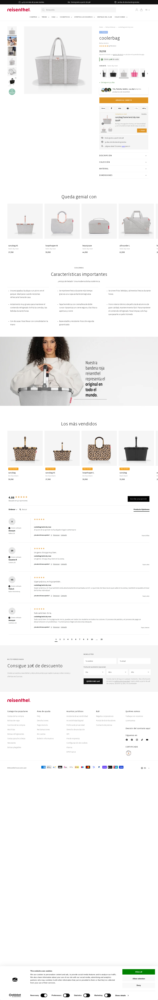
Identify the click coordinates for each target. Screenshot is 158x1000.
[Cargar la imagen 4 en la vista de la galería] (12, 71)
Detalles (144, 114)
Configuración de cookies (77, 743)
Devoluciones (42, 721)
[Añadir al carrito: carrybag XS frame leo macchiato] (76, 462)
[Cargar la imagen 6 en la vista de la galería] (12, 91)
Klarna (69, 747)
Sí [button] (51, 535)
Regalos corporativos (104, 716)
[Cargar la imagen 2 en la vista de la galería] (12, 41)
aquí (123, 146)
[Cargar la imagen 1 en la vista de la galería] (12, 31)
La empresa (130, 721)
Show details (120, 995)
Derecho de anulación (76, 730)
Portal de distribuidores (106, 721)
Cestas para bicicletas (16, 739)
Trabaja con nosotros (134, 716)
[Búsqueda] (43, 10)
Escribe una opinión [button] (138, 499)
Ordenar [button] (12, 509)
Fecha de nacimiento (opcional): (95, 667)
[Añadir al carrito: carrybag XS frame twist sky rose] (39, 235)
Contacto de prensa (104, 725)
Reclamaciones (43, 730)
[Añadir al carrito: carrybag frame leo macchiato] (39, 462)
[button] (34, 18)
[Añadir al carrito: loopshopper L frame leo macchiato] (113, 462)
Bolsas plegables (14, 747)
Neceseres (11, 743)
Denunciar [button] (56, 535)
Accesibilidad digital (75, 721)
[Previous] (100, 73)
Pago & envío (42, 725)
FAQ (38, 716)
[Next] (147, 73)
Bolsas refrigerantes (15, 734)
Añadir (142, 130)
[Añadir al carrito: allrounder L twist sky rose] (150, 235)
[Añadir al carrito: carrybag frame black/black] (150, 462)
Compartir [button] (64, 535)
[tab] (141, 510)
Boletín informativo (45, 739)
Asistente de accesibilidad (77, 716)
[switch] (66, 995)
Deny (139, 985)
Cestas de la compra (15, 716)
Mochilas (11, 730)
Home (101, 27)
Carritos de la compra (16, 725)
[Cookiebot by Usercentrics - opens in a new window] (15, 995)
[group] (21, 497)
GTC (68, 734)
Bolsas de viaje (13, 721)
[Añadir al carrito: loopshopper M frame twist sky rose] (76, 235)
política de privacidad (122, 681)
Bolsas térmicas (110, 27)
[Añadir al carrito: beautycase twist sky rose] (113, 235)
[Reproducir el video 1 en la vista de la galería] (12, 51)
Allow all (138, 972)
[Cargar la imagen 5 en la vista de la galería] (12, 81)
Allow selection (139, 979)
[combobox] (78, 9)
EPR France (71, 752)
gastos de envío (118, 54)
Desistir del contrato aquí (138, 728)
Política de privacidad (76, 725)
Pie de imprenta (73, 739)
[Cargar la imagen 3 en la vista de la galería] (12, 61)
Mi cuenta (41, 734)
